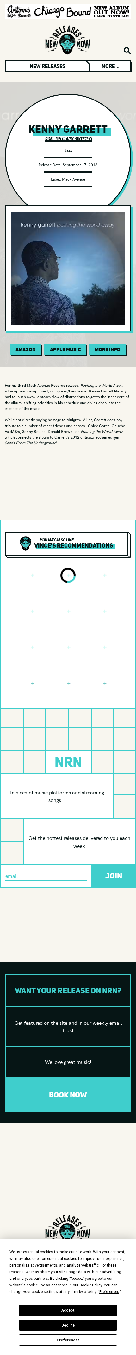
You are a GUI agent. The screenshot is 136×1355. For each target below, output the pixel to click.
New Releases (47, 66)
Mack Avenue (73, 179)
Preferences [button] (109, 1292)
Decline (68, 1325)
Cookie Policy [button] (90, 1285)
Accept (68, 1310)
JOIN (113, 876)
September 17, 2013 (80, 164)
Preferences (68, 1340)
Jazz (68, 150)
